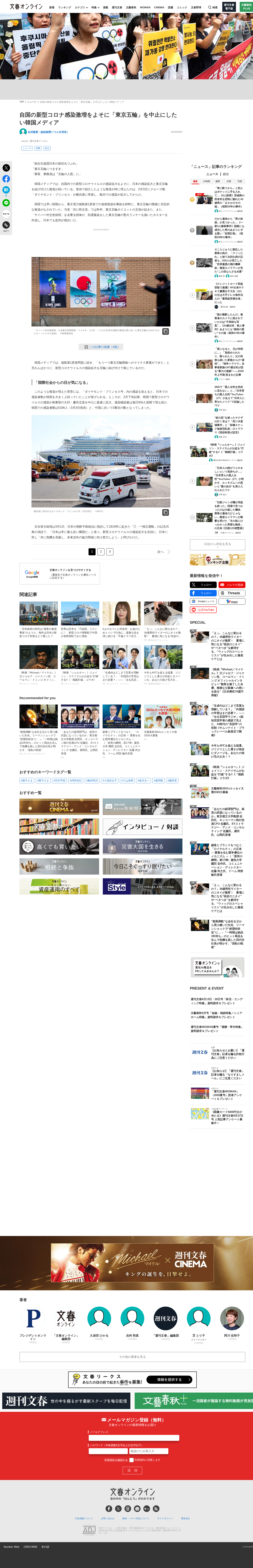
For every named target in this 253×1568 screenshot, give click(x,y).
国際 (38, 148)
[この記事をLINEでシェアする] (6, 203)
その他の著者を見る (132, 1356)
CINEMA (159, 7)
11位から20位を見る (217, 544)
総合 (226, 174)
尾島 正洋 (223, 437)
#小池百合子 (109, 780)
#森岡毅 (158, 780)
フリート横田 (224, 379)
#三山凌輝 (127, 780)
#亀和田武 (92, 780)
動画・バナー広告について (135, 1518)
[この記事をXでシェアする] (6, 168)
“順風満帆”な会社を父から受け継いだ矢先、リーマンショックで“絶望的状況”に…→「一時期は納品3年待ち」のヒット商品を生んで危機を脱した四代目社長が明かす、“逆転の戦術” (38, 742)
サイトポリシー (165, 1518)
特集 (94, 7)
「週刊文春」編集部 (227, 307)
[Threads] (127, 1508)
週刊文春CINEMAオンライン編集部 (228, 460)
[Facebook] (109, 1508)
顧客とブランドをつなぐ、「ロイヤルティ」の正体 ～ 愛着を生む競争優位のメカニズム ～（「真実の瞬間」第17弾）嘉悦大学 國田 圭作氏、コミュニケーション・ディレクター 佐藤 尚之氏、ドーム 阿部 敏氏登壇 (121, 744)
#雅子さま (27, 780)
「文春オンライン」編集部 (230, 533)
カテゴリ (80, 7)
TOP (21, 102)
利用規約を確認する (116, 1459)
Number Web (11, 1546)
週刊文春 (117, 7)
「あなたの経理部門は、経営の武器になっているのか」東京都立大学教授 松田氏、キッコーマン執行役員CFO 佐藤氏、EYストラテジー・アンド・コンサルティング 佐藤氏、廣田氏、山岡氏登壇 (80, 744)
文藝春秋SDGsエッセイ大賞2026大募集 (160, 735)
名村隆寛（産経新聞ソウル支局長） (48, 132)
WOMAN (145, 7)
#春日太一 (143, 780)
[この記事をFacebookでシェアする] (6, 179)
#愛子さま (43, 780)
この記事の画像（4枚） (104, 346)
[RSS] (156, 1508)
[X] (118, 1508)
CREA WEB (30, 1546)
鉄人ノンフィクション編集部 (231, 211)
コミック (182, 7)
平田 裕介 (223, 410)
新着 (51, 7)
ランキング (64, 7)
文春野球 (196, 7)
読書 (170, 7)
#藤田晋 (172, 780)
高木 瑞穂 (234, 276)
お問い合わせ (107, 1518)
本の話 (45, 1546)
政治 (47, 148)
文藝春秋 (131, 7)
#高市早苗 (59, 780)
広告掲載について (84, 1518)
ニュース (31, 102)
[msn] (146, 1508)
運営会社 (185, 1518)
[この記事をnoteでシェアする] (6, 214)
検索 (215, 7)
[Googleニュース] (137, 1508)
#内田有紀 (76, 780)
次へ (160, 552)
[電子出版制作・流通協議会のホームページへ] (89, 1531)
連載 (105, 7)
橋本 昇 (222, 276)
